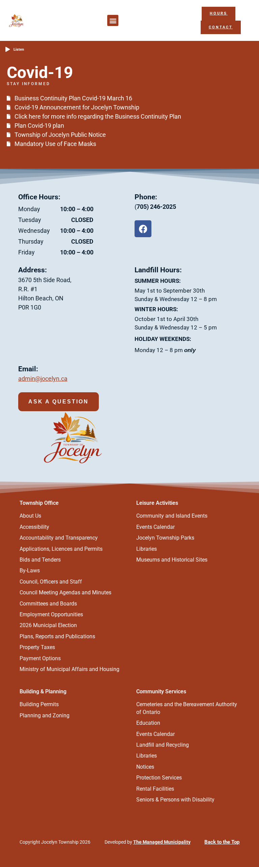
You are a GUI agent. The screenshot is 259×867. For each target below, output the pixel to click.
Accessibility (34, 527)
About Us (30, 516)
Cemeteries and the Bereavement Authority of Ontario (186, 708)
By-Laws (30, 570)
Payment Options (40, 658)
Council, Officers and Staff (51, 581)
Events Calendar (155, 527)
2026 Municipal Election (48, 625)
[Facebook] (143, 228)
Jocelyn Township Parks (165, 538)
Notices (145, 767)
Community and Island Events (171, 516)
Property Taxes (37, 647)
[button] (112, 20)
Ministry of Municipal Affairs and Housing (69, 669)
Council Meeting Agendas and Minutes (65, 592)
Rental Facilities (155, 789)
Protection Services (159, 777)
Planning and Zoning (44, 715)
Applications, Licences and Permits (61, 549)
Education (148, 723)
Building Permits (39, 704)
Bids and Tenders (40, 559)
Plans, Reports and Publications (57, 636)
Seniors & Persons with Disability (175, 799)
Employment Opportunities (51, 614)
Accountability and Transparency (59, 538)
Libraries (146, 549)
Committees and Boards (48, 603)
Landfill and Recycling (162, 745)
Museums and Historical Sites (171, 559)
